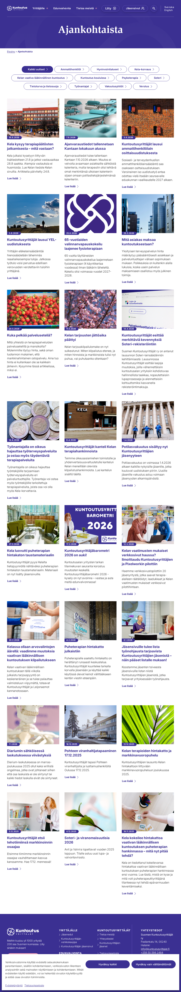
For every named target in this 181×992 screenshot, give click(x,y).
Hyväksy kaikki (108, 964)
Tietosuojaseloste (34, 985)
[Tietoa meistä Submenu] (96, 8)
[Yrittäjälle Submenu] (47, 8)
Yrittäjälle (39, 8)
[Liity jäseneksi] (110, 8)
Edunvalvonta (62, 8)
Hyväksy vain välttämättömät (153, 964)
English (168, 10)
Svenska (169, 7)
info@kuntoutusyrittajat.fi (155, 948)
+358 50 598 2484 (152, 952)
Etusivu (11, 51)
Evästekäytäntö (14, 985)
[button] (154, 8)
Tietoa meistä (85, 8)
